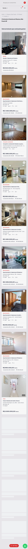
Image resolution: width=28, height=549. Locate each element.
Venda (4, 8)
